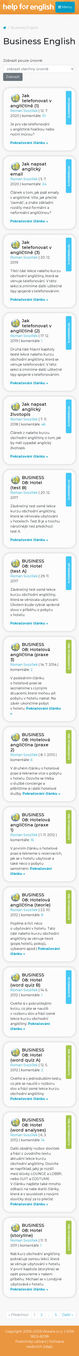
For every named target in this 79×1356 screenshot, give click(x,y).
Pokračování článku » (29, 143)
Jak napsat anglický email (28, 169)
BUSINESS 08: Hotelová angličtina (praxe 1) (30, 822)
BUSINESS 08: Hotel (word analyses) (28, 1125)
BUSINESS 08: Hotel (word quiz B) (27, 980)
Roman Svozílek (24, 111)
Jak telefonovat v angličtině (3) (31, 247)
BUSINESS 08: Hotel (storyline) (27, 1230)
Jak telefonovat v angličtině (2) (31, 325)
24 (44, 184)
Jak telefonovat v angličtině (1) (31, 100)
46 (43, 424)
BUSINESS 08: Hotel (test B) (27, 482)
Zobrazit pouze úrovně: (23, 61)
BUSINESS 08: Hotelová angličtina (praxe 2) (30, 742)
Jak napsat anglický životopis (28, 409)
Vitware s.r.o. (53, 1331)
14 (42, 1140)
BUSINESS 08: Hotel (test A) (27, 566)
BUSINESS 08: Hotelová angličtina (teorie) (30, 900)
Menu (66, 7)
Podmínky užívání (30, 1342)
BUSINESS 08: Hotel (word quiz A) (27, 1055)
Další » (67, 1315)
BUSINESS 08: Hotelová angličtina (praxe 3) (30, 652)
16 (32, 840)
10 (44, 116)
